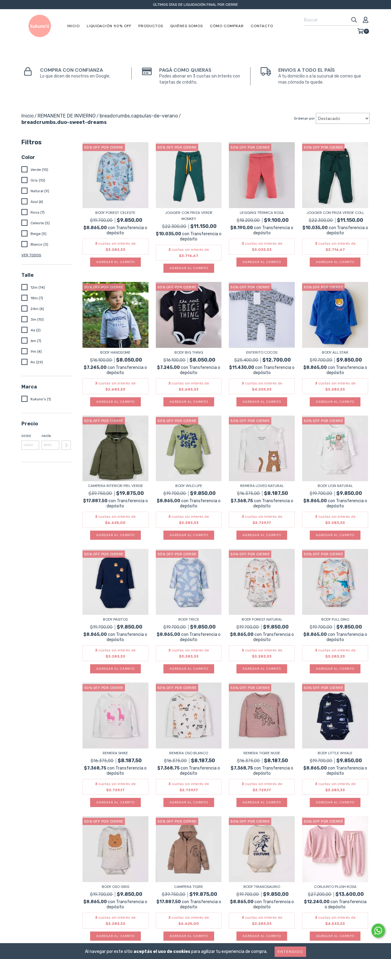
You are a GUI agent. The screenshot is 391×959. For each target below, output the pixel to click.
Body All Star (335, 352)
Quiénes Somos (186, 25)
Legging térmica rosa (262, 212)
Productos (150, 25)
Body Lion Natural (335, 485)
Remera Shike (115, 753)
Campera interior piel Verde (115, 485)
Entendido (290, 951)
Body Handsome (115, 352)
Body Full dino (335, 619)
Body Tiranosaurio (261, 886)
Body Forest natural (262, 619)
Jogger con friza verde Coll (335, 212)
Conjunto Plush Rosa (335, 886)
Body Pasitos (115, 619)
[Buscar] (354, 20)
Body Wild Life (188, 485)
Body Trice (188, 619)
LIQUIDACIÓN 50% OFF (109, 25)
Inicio (73, 25)
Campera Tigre (188, 886)
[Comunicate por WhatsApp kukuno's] (378, 931)
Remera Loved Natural (262, 485)
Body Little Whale (335, 753)
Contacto (262, 25)
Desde (26, 436)
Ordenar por (304, 118)
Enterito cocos (261, 352)
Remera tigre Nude (261, 753)
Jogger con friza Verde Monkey (189, 215)
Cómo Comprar (227, 25)
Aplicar (66, 445)
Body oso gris (115, 886)
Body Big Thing (188, 352)
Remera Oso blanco (188, 753)
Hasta (46, 436)
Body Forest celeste (115, 212)
